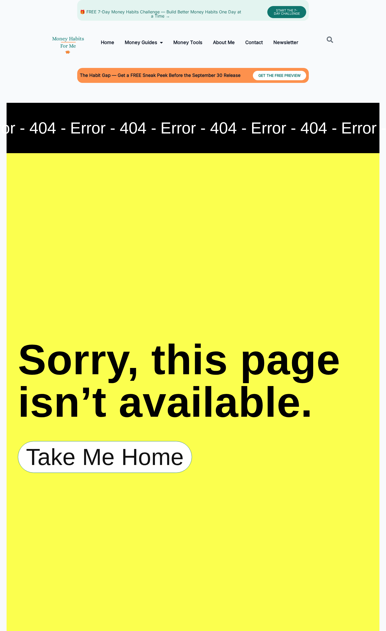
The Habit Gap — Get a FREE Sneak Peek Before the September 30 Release (160, 75)
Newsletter (285, 42)
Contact (254, 42)
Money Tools (187, 42)
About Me (224, 42)
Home (107, 42)
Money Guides (141, 42)
